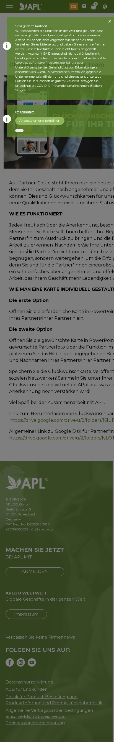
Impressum (24, 112)
